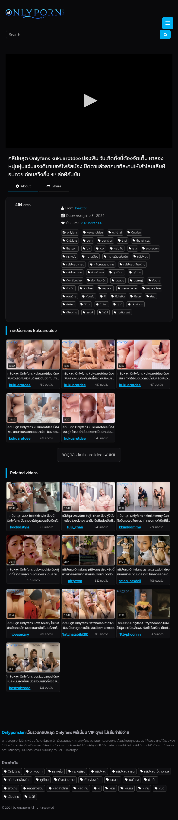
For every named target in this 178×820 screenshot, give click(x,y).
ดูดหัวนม (118, 272)
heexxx (81, 208)
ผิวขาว (156, 280)
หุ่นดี (119, 304)
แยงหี (89, 312)
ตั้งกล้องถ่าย (74, 280)
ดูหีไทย (137, 272)
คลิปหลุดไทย (74, 272)
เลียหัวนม (137, 304)
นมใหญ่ (138, 280)
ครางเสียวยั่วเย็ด (118, 256)
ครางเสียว (92, 256)
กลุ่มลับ (118, 248)
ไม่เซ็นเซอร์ (124, 312)
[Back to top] (164, 806)
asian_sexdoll (130, 580)
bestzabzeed (19, 688)
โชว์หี (105, 312)
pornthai (107, 240)
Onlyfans (71, 240)
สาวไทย (88, 288)
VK (88, 248)
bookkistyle (19, 527)
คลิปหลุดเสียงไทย (134, 264)
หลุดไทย (71, 296)
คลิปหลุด (142, 256)
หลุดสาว (107, 288)
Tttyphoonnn (130, 634)
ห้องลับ (90, 296)
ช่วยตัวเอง (97, 272)
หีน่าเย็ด (120, 296)
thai (124, 240)
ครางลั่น (71, 256)
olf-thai (117, 232)
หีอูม (153, 296)
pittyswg (75, 580)
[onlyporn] (89, 14)
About (25, 186)
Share (56, 186)
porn (89, 240)
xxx (102, 248)
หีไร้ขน (104, 304)
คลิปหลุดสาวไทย (104, 264)
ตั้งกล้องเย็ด (98, 280)
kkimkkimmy (130, 527)
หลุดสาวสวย (129, 288)
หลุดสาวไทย (153, 288)
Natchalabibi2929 (75, 634)
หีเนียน (70, 304)
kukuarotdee (91, 223)
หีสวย (137, 296)
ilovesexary (19, 634)
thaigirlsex (143, 240)
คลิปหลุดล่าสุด (75, 264)
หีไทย (87, 304)
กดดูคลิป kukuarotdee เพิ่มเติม (89, 454)
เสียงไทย (71, 312)
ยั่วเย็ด (70, 288)
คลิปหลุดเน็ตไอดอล (156, 771)
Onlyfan (136, 232)
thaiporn (71, 248)
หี (105, 296)
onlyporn (36, 771)
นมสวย (119, 280)
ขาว (134, 248)
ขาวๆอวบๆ (152, 248)
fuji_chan (75, 527)
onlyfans (72, 232)
